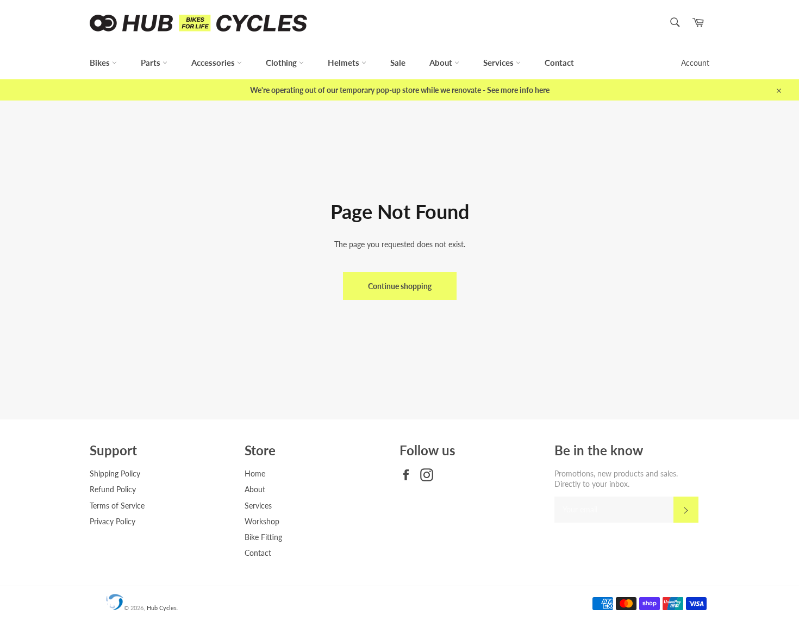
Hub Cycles (162, 607)
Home (255, 473)
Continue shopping (400, 286)
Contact (559, 62)
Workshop (262, 521)
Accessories (214, 62)
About (441, 62)
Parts (152, 62)
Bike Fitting (263, 537)
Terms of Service (117, 505)
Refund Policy (113, 489)
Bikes (101, 62)
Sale (397, 62)
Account (695, 62)
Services (499, 62)
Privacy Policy (112, 521)
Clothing (282, 62)
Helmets (344, 62)
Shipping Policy (115, 473)
